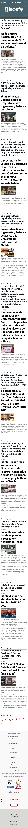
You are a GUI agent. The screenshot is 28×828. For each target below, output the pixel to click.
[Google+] (4, 80)
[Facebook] (1, 80)
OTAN (13, 741)
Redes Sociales (14, 821)
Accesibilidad (14, 816)
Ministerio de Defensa (13, 736)
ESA (13, 748)
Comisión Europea (13, 745)
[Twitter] (7, 80)
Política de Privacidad (14, 812)
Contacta (14, 805)
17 (23, 718)
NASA (13, 738)
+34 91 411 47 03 (16, 801)
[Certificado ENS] (10, 784)
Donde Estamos (13, 767)
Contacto (13, 764)
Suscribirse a (1, 723)
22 (16, 719)
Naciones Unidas (13, 743)
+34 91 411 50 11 (16, 799)
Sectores (13, 757)
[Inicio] (14, 9)
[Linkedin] (10, 80)
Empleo (13, 762)
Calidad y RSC (13, 759)
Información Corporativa (13, 755)
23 (20, 719)
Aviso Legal (14, 814)
